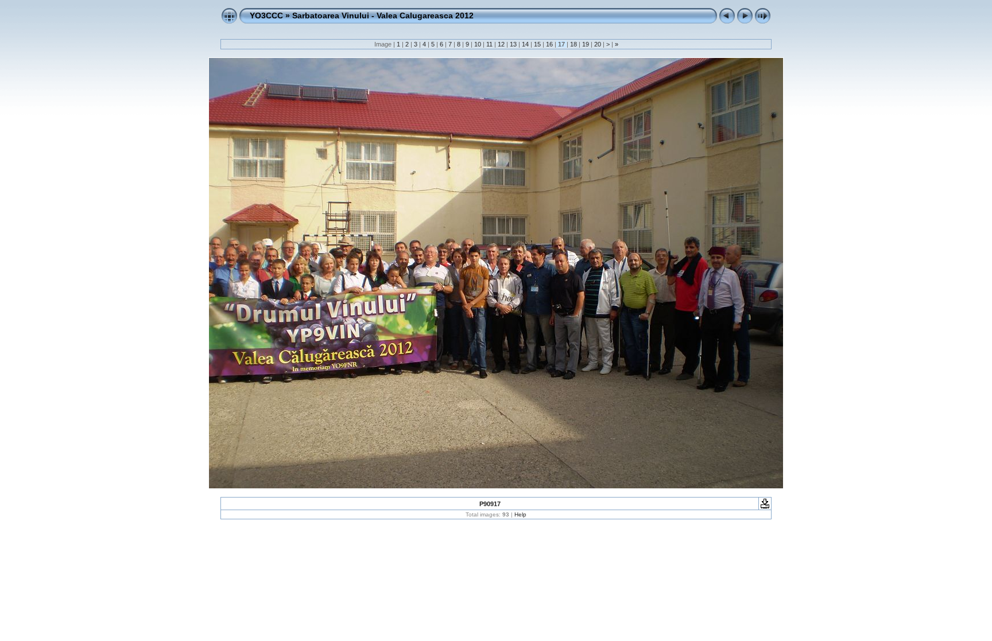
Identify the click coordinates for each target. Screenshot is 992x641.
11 (489, 44)
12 (501, 44)
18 (573, 44)
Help (520, 514)
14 (525, 44)
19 (585, 44)
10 (477, 44)
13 (513, 44)
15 (537, 44)
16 (549, 44)
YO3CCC (266, 15)
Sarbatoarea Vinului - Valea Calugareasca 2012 (383, 15)
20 (597, 44)
